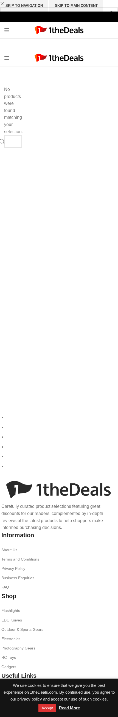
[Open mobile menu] (6, 30)
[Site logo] (59, 29)
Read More (69, 707)
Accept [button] (47, 708)
